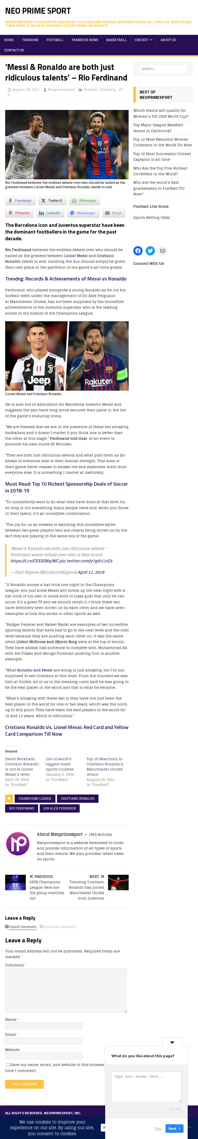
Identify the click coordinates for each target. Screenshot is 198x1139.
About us (168, 40)
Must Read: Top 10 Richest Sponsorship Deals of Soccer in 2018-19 (66, 487)
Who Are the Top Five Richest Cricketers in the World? (160, 171)
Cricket (141, 40)
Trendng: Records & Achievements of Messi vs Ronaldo (66, 279)
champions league (35, 798)
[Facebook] (138, 250)
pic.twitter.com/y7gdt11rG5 (85, 560)
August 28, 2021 (26, 90)
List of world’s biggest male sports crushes (60, 764)
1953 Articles (100, 834)
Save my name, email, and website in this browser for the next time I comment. (66, 1067)
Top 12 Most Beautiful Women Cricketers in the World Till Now (162, 142)
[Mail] (162, 250)
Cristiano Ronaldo (78, 798)
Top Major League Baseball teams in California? (158, 128)
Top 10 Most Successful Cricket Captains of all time (162, 156)
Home (9, 40)
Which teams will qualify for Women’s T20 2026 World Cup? (160, 113)
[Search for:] (163, 69)
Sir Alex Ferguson (60, 808)
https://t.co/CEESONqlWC (34, 560)
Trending (30, 40)
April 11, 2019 (91, 572)
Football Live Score (151, 206)
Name (11, 1019)
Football (54, 40)
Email (11, 1034)
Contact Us (14, 50)
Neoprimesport (61, 90)
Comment (16, 965)
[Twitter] (150, 250)
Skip (158, 1128)
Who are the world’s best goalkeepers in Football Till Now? (159, 188)
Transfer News (84, 40)
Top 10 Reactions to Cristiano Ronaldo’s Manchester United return (105, 766)
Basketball (116, 40)
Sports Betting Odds (151, 217)
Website (12, 1049)
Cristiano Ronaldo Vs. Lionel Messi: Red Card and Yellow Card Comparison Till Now (66, 730)
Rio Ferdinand (21, 808)
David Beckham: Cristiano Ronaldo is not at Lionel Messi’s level (22, 766)
